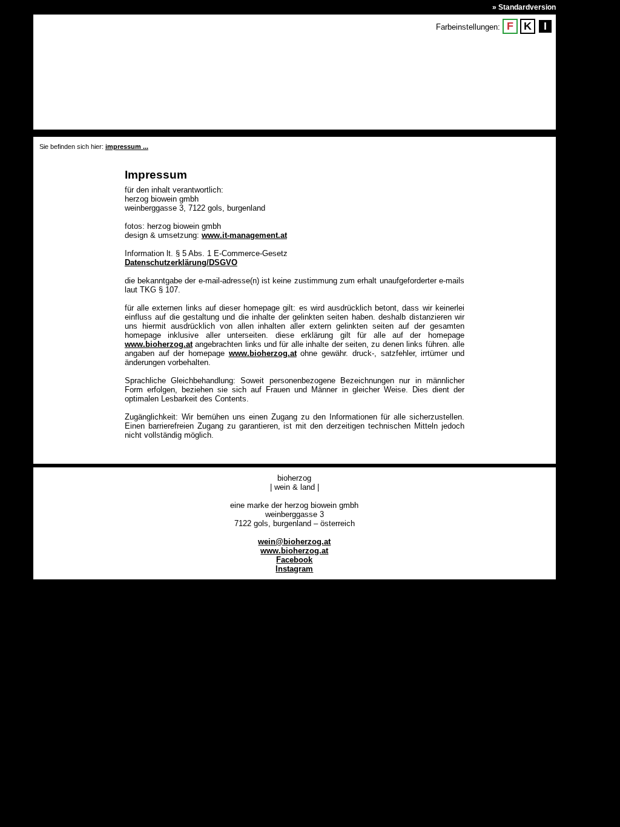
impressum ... (126, 146)
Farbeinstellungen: (468, 26)
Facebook (294, 559)
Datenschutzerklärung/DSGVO (181, 262)
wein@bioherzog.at (294, 541)
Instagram (294, 568)
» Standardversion (524, 7)
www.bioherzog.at (159, 344)
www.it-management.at (244, 235)
